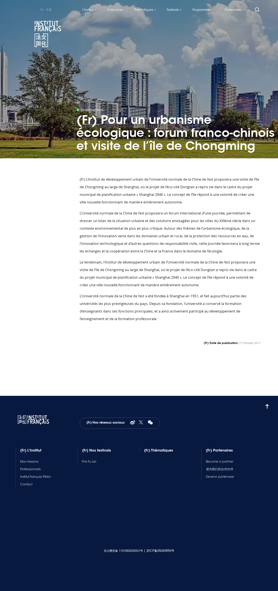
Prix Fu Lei (89, 461)
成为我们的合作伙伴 (219, 469)
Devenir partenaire (220, 477)
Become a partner (219, 461)
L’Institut (87, 10)
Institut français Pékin (35, 477)
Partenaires (233, 10)
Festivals (173, 10)
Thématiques (143, 10)
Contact (26, 484)
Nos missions (29, 461)
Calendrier (115, 10)
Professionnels (30, 469)
